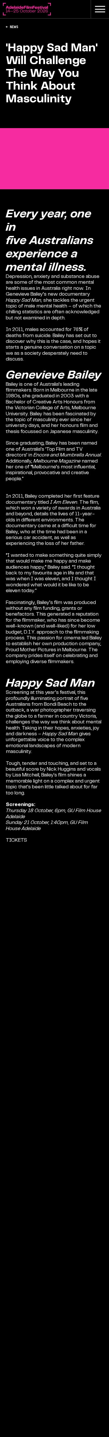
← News (12, 27)
